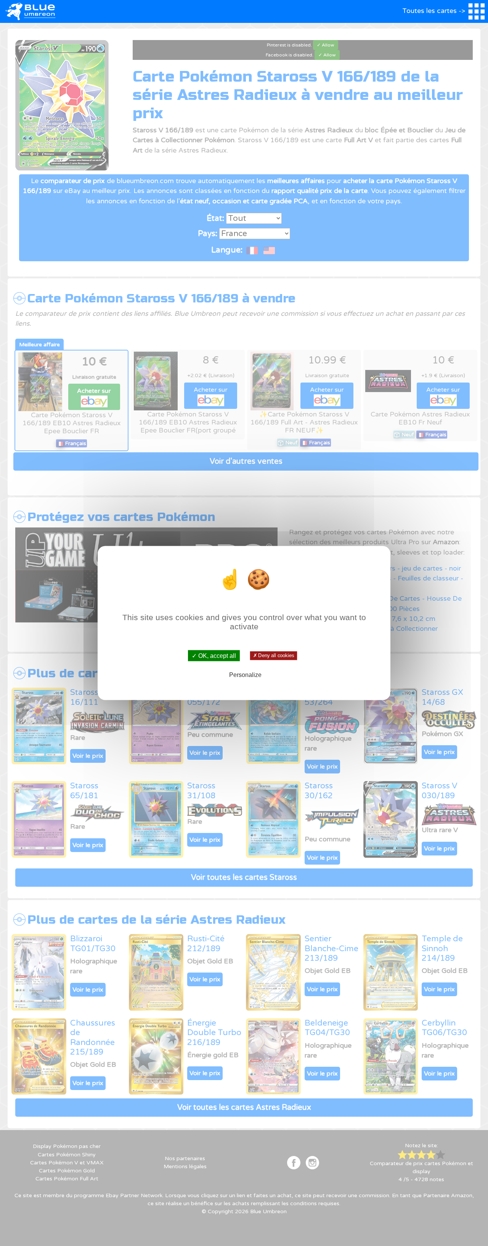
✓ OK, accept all (214, 655)
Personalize (245, 675)
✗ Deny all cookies (273, 655)
